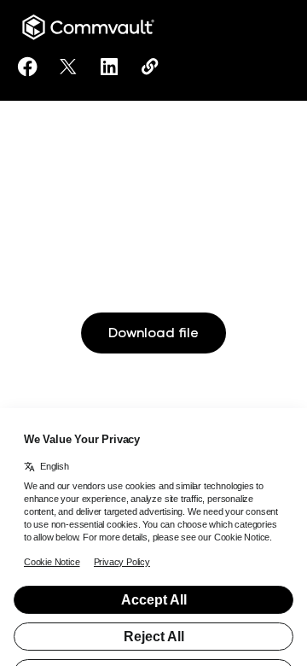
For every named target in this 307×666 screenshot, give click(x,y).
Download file (153, 333)
